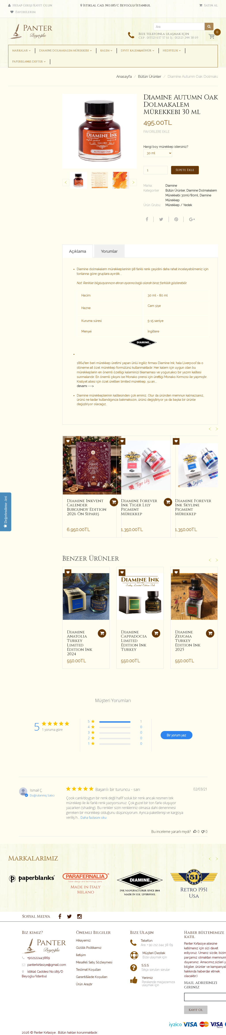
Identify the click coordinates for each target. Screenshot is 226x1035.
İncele (32, 879)
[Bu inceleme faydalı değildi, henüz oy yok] (202, 831)
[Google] (191, 219)
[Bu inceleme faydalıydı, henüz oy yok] (194, 831)
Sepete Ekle (185, 170)
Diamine (171, 185)
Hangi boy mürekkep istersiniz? (165, 146)
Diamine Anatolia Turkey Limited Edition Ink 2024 (79, 643)
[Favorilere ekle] (68, 441)
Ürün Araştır (84, 984)
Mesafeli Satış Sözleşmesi (94, 962)
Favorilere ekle (156, 131)
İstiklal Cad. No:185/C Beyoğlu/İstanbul (117, 5)
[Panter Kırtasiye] (32, 30)
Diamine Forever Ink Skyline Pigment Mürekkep (193, 507)
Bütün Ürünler (149, 76)
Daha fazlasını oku (93, 817)
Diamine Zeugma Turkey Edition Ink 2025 (187, 640)
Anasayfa (124, 76)
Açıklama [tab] (77, 251)
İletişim (81, 955)
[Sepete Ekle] (114, 502)
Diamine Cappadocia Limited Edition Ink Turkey (134, 640)
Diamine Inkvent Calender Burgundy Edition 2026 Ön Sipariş (86, 507)
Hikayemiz (83, 940)
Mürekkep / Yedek (179, 205)
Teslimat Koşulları (88, 969)
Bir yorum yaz (176, 735)
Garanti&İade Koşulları (91, 977)
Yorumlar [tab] (109, 251)
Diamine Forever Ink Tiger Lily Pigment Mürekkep (139, 507)
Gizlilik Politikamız (89, 948)
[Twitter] (160, 219)
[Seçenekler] (102, 633)
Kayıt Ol (196, 1010)
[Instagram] (80, 916)
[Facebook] (146, 219)
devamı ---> (85, 386)
